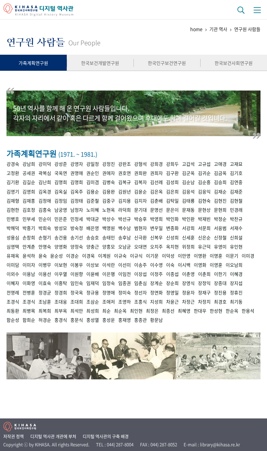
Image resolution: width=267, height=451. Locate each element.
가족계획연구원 (33, 63)
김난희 (44, 182)
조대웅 (60, 301)
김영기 (13, 191)
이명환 (200, 256)
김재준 (236, 191)
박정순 (220, 219)
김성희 (172, 182)
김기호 (236, 173)
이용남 (28, 274)
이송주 (140, 265)
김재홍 (28, 201)
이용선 (44, 274)
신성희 (172, 237)
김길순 (28, 182)
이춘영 (188, 274)
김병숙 (108, 182)
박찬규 (236, 219)
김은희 (172, 191)
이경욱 (88, 256)
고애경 (220, 164)
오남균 (124, 246)
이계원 (104, 256)
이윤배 (92, 274)
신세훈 (188, 237)
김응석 (188, 191)
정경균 (44, 292)
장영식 (188, 283)
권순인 (92, 173)
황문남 (156, 320)
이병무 (44, 265)
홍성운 (108, 320)
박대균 (92, 219)
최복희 (44, 311)
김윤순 (140, 191)
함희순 (28, 320)
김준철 (92, 201)
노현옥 (108, 210)
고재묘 (236, 164)
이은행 (108, 274)
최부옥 (60, 311)
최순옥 (120, 311)
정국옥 (76, 292)
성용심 (13, 237)
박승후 (140, 219)
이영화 (200, 265)
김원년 (124, 191)
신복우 (156, 237)
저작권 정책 (13, 436)
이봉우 (76, 265)
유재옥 (13, 256)
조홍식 (140, 301)
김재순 (220, 191)
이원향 (76, 274)
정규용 (92, 292)
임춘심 (140, 283)
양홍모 (108, 246)
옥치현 (172, 246)
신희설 (236, 237)
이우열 (60, 274)
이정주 (156, 274)
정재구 (204, 292)
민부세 (28, 219)
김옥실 (60, 191)
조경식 (13, 301)
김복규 (124, 182)
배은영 (92, 228)
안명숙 (44, 246)
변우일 (156, 228)
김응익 (204, 191)
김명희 (60, 182)
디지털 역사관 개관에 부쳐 (53, 436)
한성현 (216, 311)
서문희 (204, 228)
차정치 (204, 301)
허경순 (44, 320)
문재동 (188, 210)
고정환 (13, 173)
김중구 (108, 201)
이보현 (60, 265)
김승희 (220, 182)
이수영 (156, 265)
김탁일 (172, 201)
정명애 (108, 292)
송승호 (92, 237)
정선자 (140, 292)
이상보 (92, 265)
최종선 (168, 311)
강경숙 (13, 164)
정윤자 (188, 292)
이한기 (220, 274)
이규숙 (120, 256)
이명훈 (216, 256)
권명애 (76, 173)
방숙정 (76, 228)
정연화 (156, 292)
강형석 (140, 164)
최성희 (92, 311)
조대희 (76, 301)
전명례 (13, 292)
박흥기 (28, 228)
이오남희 (234, 265)
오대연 (140, 246)
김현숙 (204, 201)
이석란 (108, 265)
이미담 (13, 265)
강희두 (172, 164)
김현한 (13, 210)
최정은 (152, 311)
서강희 (188, 228)
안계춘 (28, 246)
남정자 (76, 210)
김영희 (28, 191)
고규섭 (204, 164)
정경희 (60, 292)
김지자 (140, 201)
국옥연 (60, 173)
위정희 (188, 246)
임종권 (124, 283)
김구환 (172, 173)
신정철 (220, 237)
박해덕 (13, 228)
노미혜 (92, 210)
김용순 (92, 191)
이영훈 (216, 265)
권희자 (156, 173)
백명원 (108, 228)
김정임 (60, 201)
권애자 (108, 173)
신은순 (204, 237)
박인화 (172, 219)
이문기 (232, 256)
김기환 (13, 182)
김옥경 (44, 191)
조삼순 (92, 301)
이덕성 (168, 256)
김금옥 (220, 173)
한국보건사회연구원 (234, 63)
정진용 (220, 292)
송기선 (76, 237)
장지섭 (236, 283)
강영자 (76, 164)
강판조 (124, 164)
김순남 (188, 182)
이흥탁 (60, 283)
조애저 (108, 301)
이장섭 (140, 274)
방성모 (60, 228)
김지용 (124, 201)
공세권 (28, 173)
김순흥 (204, 182)
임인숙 (76, 283)
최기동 (236, 301)
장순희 (172, 283)
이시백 (184, 265)
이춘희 (204, 274)
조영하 (124, 301)
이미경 (248, 256)
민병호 (13, 219)
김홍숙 (44, 210)
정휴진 (236, 292)
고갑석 (188, 164)
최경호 (220, 301)
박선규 (124, 219)
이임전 (124, 274)
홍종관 (140, 320)
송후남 (124, 237)
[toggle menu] (257, 10)
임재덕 (92, 283)
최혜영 (184, 311)
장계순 (156, 283)
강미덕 (44, 164)
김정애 (44, 201)
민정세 (76, 219)
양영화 (60, 246)
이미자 (28, 265)
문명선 (156, 210)
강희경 (156, 164)
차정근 (188, 301)
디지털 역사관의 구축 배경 (106, 436)
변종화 (172, 228)
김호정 (28, 210)
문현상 (204, 210)
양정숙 (76, 246)
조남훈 (44, 301)
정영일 (172, 292)
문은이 (172, 210)
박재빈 (204, 219)
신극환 (140, 237)
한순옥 (232, 311)
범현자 (140, 228)
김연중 (236, 182)
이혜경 (236, 274)
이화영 (28, 283)
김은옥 (156, 191)
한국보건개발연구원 (100, 63)
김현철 (236, 201)
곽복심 (44, 173)
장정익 (204, 283)
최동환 (13, 311)
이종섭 (172, 274)
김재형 (13, 201)
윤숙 (42, 256)
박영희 (156, 219)
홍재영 (124, 320)
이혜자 (13, 283)
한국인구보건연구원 (167, 63)
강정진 (108, 164)
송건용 (60, 237)
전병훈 (28, 292)
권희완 (140, 173)
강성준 (60, 164)
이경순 (72, 256)
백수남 (124, 228)
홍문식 (76, 320)
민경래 (236, 210)
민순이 (44, 219)
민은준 (60, 219)
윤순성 (56, 256)
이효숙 (44, 283)
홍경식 (60, 320)
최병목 (28, 311)
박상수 (108, 219)
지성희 (156, 301)
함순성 (13, 320)
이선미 (124, 265)
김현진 (220, 201)
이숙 (170, 265)
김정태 (76, 201)
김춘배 (156, 201)
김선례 (156, 182)
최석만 (76, 311)
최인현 (136, 311)
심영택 (13, 246)
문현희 (220, 210)
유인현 (236, 246)
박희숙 (44, 228)
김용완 (108, 191)
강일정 (92, 164)
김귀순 (204, 173)
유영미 (220, 246)
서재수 (236, 228)
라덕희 (124, 210)
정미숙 (124, 292)
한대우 (200, 311)
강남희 (28, 164)
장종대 (220, 283)
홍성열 (92, 320)
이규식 (136, 256)
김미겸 (92, 182)
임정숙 (108, 283)
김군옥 (188, 173)
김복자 (140, 182)
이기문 (152, 256)
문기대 (140, 210)
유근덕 (204, 246)
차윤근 (172, 301)
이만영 (184, 256)
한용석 (248, 311)
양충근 (92, 246)
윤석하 (28, 256)
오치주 (156, 246)
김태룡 (188, 201)
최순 (106, 311)
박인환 (188, 219)
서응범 (220, 228)
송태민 (108, 237)
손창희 (28, 237)
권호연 (124, 173)
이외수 (13, 274)
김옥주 (76, 191)
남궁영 (60, 210)
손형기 (44, 237)
